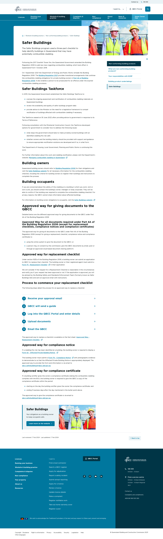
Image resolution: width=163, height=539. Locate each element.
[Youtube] (95, 476)
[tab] (62, 298)
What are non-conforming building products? (121, 70)
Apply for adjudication (57, 471)
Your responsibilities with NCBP (120, 76)
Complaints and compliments (134, 495)
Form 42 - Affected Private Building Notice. (38, 353)
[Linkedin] (101, 476)
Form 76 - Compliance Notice (59, 358)
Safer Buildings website (38, 171)
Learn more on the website (39, 424)
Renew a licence (55, 488)
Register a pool (55, 509)
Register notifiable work (58, 500)
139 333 (145, 2)
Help (82, 532)
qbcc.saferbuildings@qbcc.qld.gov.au (36, 366)
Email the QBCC (37, 329)
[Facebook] (84, 476)
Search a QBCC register (58, 467)
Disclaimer (25, 532)
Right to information (37, 532)
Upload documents (39, 321)
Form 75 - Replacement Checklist (34, 265)
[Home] (25, 9)
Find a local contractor (57, 463)
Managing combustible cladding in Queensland (47, 158)
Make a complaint (55, 496)
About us (110, 17)
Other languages (20, 535)
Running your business (36, 17)
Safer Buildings (115, 87)
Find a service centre (135, 477)
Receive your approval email (45, 298)
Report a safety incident (58, 475)
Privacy (49, 532)
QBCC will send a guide (42, 306)
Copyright (18, 532)
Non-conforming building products (122, 64)
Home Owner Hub (140, 17)
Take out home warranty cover (60, 505)
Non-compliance (96, 17)
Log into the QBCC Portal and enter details (54, 313)
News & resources (122, 17)
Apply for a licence (56, 484)
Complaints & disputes (78, 17)
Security (66, 532)
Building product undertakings (120, 81)
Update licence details (57, 492)
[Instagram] (90, 476)
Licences (21, 17)
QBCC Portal (137, 9)
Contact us (134, 2)
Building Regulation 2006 (66, 168)
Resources (19, 488)
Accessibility (58, 532)
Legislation (74, 532)
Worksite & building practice (57, 17)
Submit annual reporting (58, 480)
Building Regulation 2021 (48, 75)
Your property (20, 480)
